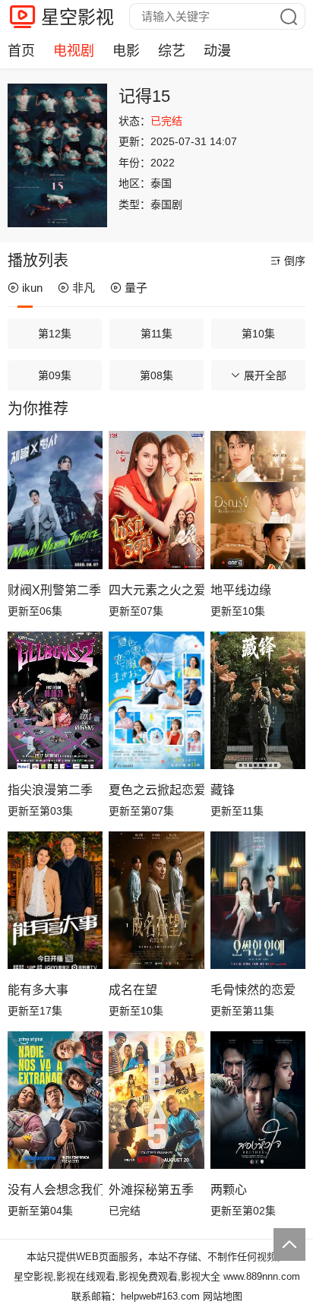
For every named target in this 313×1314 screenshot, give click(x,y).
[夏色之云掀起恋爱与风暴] (156, 701)
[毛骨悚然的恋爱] (257, 900)
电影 (126, 51)
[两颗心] (257, 1100)
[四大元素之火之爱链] (156, 500)
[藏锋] (257, 701)
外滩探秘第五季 (151, 1189)
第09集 (54, 375)
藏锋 (222, 790)
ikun (32, 287)
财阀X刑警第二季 (54, 590)
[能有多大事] (55, 900)
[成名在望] (156, 900)
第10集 (258, 334)
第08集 (156, 375)
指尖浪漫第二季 (50, 790)
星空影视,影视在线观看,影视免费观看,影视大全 (117, 1276)
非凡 (83, 287)
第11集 (156, 334)
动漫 (217, 51)
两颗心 (228, 1189)
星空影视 (77, 17)
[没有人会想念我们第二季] (55, 1100)
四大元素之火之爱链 (156, 590)
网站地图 (222, 1296)
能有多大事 (38, 989)
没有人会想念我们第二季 (55, 1189)
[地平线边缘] (257, 500)
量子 (136, 287)
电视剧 (73, 51)
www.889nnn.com (261, 1276)
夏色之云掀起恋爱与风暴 (156, 790)
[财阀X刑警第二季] (55, 500)
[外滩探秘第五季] (156, 1100)
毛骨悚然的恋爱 (253, 989)
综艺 (171, 51)
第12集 (54, 334)
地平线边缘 (240, 590)
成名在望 (133, 989)
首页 (21, 51)
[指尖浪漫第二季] (55, 701)
